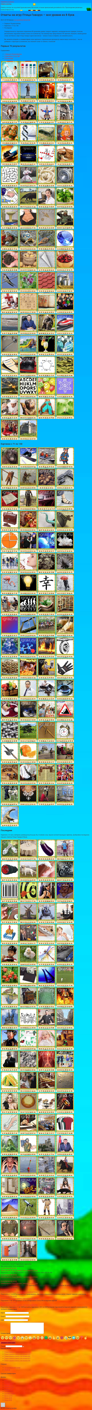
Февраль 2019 (9, 1383)
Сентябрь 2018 (9, 1393)
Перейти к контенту (7, 2)
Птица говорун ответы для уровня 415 (17, 1354)
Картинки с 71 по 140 (12, 56)
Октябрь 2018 (8, 1391)
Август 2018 (8, 1396)
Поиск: (3, 1346)
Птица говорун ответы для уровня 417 (17, 1358)
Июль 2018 (8, 1398)
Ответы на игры (6, 4)
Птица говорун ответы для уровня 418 (17, 1352)
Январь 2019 (8, 1385)
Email (3, 1316)
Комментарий (5, 1333)
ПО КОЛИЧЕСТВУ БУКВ (22, 20)
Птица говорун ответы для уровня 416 (17, 1360)
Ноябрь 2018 (8, 1389)
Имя (3, 1313)
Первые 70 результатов (13, 54)
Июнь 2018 (8, 1400)
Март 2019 (7, 1381)
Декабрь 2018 (9, 1387)
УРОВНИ (7, 1370)
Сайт (2, 1320)
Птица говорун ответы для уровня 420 (17, 1356)
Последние (8, 58)
